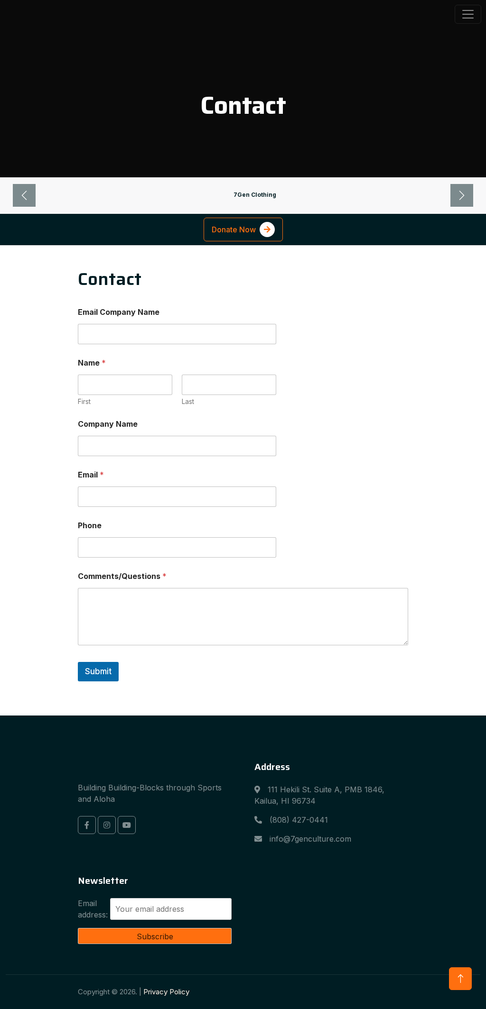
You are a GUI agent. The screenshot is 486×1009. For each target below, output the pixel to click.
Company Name (108, 424)
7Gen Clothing (255, 194)
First (84, 401)
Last (188, 401)
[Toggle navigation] (468, 14)
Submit (98, 671)
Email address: (93, 909)
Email (91, 474)
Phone (90, 525)
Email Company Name (118, 312)
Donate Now (234, 229)
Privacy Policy (166, 991)
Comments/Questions (122, 576)
